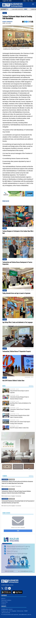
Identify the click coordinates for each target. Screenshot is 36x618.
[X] (23, 21)
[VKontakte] (26, 21)
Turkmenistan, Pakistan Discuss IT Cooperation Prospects (17, 351)
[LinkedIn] (25, 21)
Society (4, 13)
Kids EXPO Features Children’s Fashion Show (13, 381)
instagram (6, 588)
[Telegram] (28, 21)
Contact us (3, 603)
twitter (2, 588)
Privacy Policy (4, 602)
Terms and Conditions (6, 600)
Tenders (5, 476)
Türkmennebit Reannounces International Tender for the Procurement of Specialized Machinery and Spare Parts (18, 502)
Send (18, 531)
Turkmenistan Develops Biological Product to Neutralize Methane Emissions (19, 398)
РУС (32, 1)
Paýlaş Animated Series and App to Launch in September (16, 293)
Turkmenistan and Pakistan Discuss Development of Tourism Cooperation (17, 263)
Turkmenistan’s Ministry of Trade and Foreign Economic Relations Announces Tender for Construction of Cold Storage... (16, 492)
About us (3, 598)
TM (28, 1)
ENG (24, 1)
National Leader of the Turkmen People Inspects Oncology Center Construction (20, 422)
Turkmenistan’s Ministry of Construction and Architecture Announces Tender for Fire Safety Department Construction (17, 482)
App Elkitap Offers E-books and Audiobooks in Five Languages (18, 322)
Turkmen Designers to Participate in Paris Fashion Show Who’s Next (18, 232)
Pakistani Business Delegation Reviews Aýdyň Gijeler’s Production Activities (19, 416)
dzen (9, 588)
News (4, 386)
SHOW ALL (31, 385)
